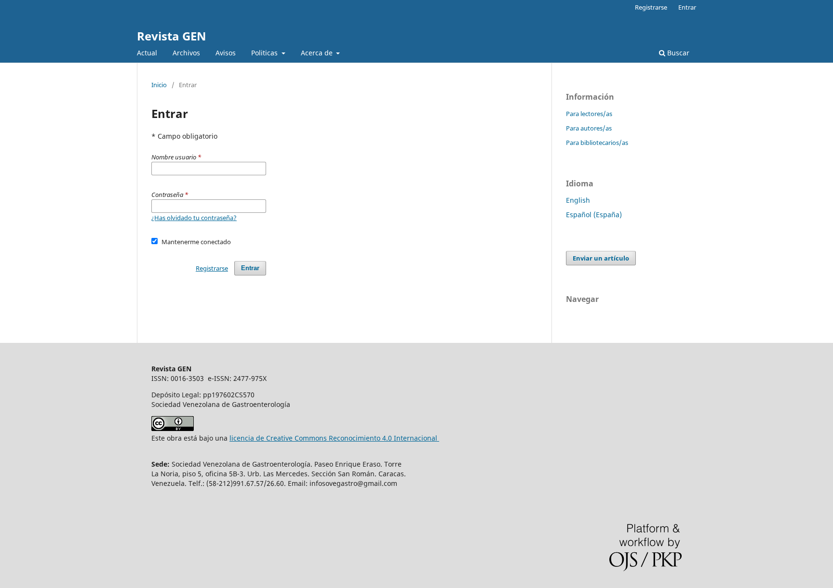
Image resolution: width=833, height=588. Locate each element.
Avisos (225, 52)
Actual (147, 52)
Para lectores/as (589, 113)
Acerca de (318, 52)
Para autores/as (589, 128)
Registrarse (651, 7)
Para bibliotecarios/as (597, 142)
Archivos (186, 52)
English (578, 200)
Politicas (265, 52)
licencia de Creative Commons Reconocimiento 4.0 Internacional (334, 438)
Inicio (159, 84)
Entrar (687, 7)
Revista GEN (171, 36)
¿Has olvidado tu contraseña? (194, 217)
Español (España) (594, 214)
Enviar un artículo (601, 258)
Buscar (677, 52)
